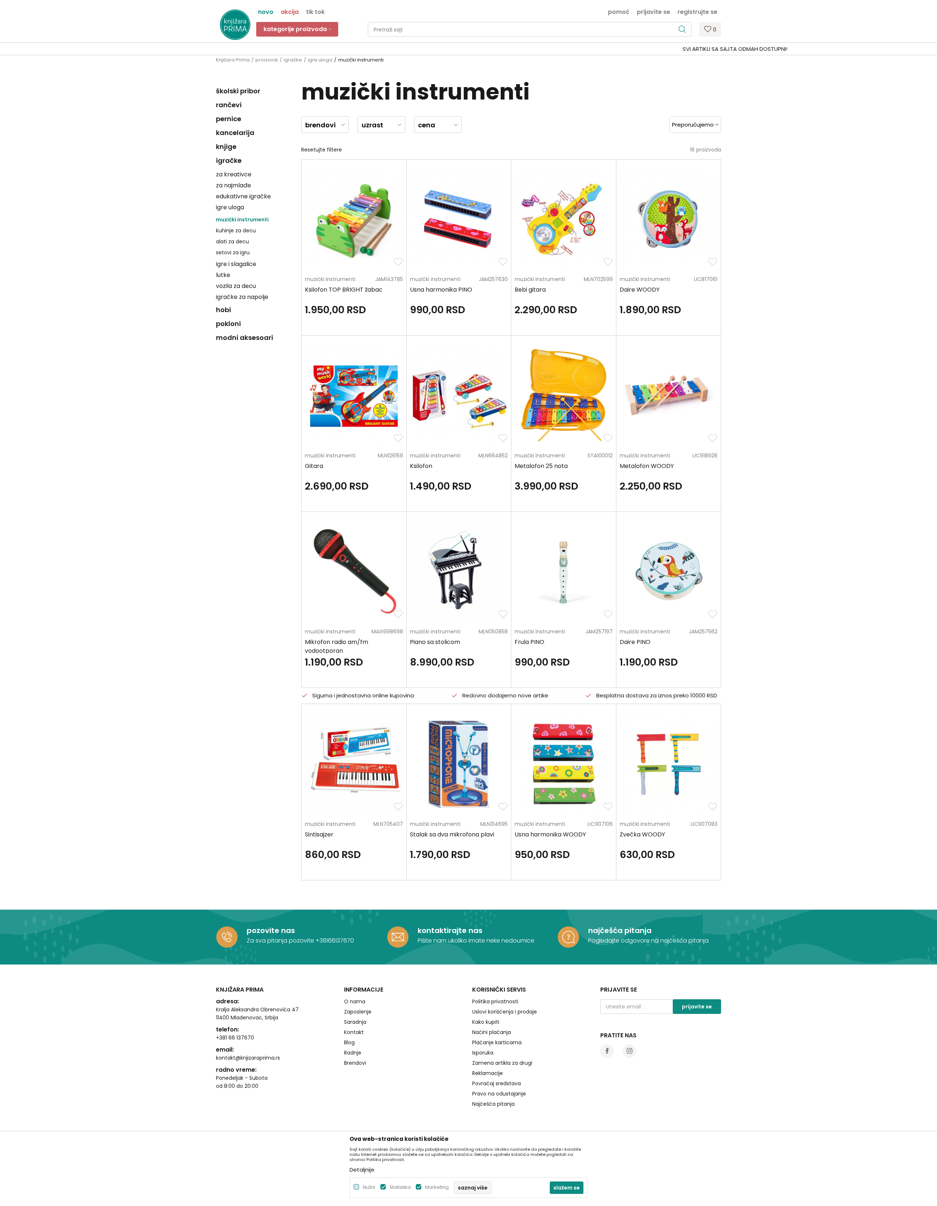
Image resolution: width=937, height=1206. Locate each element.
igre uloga (320, 59)
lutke (223, 275)
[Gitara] (353, 395)
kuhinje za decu (236, 230)
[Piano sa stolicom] (458, 571)
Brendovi (355, 1063)
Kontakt (354, 1032)
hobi (223, 309)
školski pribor (238, 90)
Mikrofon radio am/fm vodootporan (336, 646)
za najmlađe (233, 185)
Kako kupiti (485, 1022)
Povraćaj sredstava (496, 1083)
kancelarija (235, 132)
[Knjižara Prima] (235, 24)
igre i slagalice (236, 264)
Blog (349, 1042)
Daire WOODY (640, 289)
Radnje (352, 1052)
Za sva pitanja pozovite (281, 940)
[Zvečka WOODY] (668, 763)
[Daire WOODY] (668, 219)
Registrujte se (697, 11)
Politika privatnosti (495, 1001)
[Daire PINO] (668, 571)
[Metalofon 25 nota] (563, 395)
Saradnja (355, 1022)
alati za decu (232, 241)
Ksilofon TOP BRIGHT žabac (343, 289)
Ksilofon (421, 466)
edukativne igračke (243, 196)
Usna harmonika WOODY (550, 834)
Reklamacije (487, 1073)
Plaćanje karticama (497, 1042)
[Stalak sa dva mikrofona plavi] (458, 763)
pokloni (228, 323)
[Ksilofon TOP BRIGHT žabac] (353, 219)
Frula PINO (529, 642)
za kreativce (233, 174)
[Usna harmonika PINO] (458, 219)
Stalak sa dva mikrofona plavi (452, 834)
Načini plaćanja (491, 1032)
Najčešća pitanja (493, 1104)
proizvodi (266, 59)
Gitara (314, 466)
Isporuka (482, 1052)
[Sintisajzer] (353, 763)
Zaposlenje (358, 1011)
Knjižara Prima (233, 59)
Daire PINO (635, 642)
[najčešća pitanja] (568, 937)
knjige (226, 146)
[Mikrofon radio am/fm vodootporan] (353, 571)
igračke (293, 59)
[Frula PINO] (563, 571)
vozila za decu (236, 286)
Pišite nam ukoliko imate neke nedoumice (476, 940)
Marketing (437, 1187)
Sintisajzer (319, 834)
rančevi (229, 104)
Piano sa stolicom (435, 642)
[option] (468, 49)
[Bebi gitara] (563, 219)
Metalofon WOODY (647, 466)
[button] (530, 29)
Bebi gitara (530, 289)
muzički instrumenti (242, 219)
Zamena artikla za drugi (502, 1063)
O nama (354, 1001)
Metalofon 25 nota (541, 466)
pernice (228, 118)
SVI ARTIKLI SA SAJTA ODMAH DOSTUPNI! (467, 49)
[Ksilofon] (458, 395)
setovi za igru (233, 252)
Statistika (400, 1187)
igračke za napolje (242, 297)
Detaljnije (362, 1169)
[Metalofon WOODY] (668, 395)
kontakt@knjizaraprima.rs (248, 1057)
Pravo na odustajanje (499, 1093)
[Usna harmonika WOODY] (563, 763)
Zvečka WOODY (642, 834)
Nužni (369, 1187)
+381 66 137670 (235, 1037)
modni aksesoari (244, 337)
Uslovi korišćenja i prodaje (504, 1011)
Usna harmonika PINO (441, 289)
